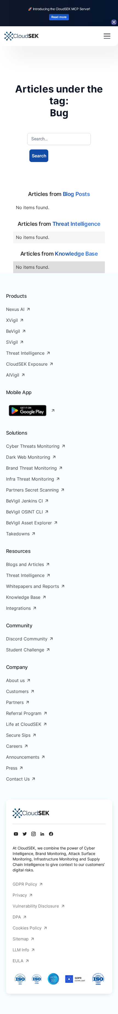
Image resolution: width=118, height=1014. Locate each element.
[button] (107, 36)
